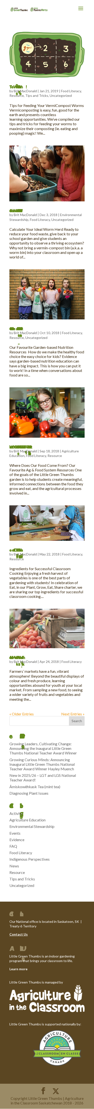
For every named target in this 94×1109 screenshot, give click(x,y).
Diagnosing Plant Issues (28, 793)
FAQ (13, 846)
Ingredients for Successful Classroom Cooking (11, 550)
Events (14, 833)
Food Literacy (71, 91)
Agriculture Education (27, 820)
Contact (16, 934)
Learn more (18, 969)
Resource (16, 95)
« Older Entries (21, 714)
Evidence (16, 839)
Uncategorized (61, 95)
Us (25, 934)
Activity (16, 813)
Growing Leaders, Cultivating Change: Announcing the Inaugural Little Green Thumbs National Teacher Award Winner (43, 748)
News (14, 866)
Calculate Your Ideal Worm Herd (11, 210)
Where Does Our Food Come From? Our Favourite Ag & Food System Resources (15, 447)
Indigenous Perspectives (29, 859)
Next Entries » (73, 714)
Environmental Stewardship (31, 826)
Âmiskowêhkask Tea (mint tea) (34, 786)
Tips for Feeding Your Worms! (11, 87)
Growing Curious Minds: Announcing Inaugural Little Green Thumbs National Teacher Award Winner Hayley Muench (42, 764)
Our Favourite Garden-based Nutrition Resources (11, 328)
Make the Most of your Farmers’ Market (12, 657)
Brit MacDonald (25, 91)
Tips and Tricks (36, 95)
